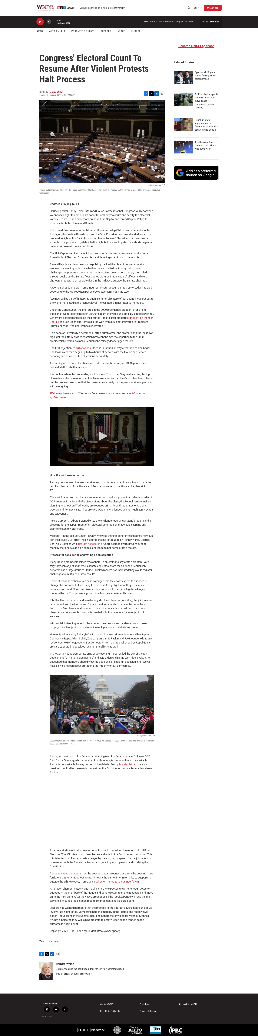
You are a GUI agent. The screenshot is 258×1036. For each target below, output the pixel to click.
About (121, 31)
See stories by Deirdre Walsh (74, 973)
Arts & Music (57, 31)
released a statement (70, 873)
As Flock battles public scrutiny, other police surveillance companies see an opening (207, 101)
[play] (40, 21)
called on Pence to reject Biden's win (117, 881)
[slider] (53, 21)
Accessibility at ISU (188, 1004)
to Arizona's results (84, 348)
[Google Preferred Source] (196, 173)
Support (106, 31)
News (39, 31)
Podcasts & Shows (82, 31)
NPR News (54, 941)
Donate (214, 7)
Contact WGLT (106, 1004)
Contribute (145, 1004)
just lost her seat (87, 543)
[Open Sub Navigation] (45, 31)
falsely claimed (128, 764)
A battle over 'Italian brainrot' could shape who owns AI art (205, 145)
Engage (135, 31)
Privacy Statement (148, 1011)
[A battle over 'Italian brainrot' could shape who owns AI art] (183, 147)
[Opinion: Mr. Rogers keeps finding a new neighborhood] (183, 77)
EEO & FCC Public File (110, 1011)
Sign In (198, 8)
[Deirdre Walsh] (46, 971)
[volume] (49, 21)
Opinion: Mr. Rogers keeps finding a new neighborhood (205, 75)
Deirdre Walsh (56, 91)
